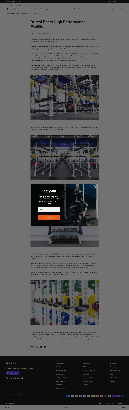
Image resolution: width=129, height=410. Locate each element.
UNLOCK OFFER (49, 217)
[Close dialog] (96, 185)
